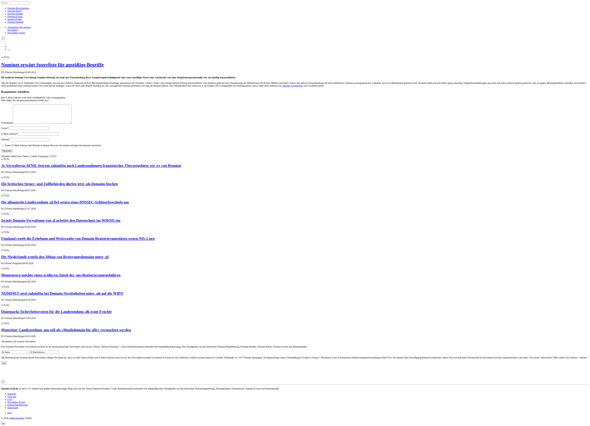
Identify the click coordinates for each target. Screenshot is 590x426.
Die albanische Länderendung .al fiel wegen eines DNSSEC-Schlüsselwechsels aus (65, 202)
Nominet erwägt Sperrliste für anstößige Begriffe (52, 64)
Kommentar (7, 122)
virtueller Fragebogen (292, 85)
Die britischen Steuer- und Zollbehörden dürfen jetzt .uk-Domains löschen (59, 184)
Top (3, 423)
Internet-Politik (14, 19)
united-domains (16, 418)
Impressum (12, 407)
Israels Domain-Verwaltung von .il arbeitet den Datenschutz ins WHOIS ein (60, 220)
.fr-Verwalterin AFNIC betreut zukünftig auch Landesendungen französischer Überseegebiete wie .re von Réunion (91, 166)
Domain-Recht (14, 11)
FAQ (9, 399)
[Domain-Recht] (1, 41)
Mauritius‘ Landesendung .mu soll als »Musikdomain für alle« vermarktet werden (66, 330)
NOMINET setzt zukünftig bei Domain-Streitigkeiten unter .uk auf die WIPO (62, 293)
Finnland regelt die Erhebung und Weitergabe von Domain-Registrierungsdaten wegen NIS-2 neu (78, 238)
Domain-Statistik (15, 22)
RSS (9, 413)
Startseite (11, 394)
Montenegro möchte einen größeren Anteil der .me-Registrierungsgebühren (60, 275)
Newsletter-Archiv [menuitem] (16, 32)
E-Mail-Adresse (9, 134)
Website (5, 139)
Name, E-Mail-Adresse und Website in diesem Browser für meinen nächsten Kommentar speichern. (53, 145)
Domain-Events (15, 16)
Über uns (11, 396)
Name (4, 128)
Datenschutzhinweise (17, 405)
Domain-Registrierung (18, 8)
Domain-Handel (15, 13)
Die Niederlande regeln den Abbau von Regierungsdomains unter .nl (55, 257)
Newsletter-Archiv (16, 402)
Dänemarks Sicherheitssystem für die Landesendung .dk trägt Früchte (56, 312)
